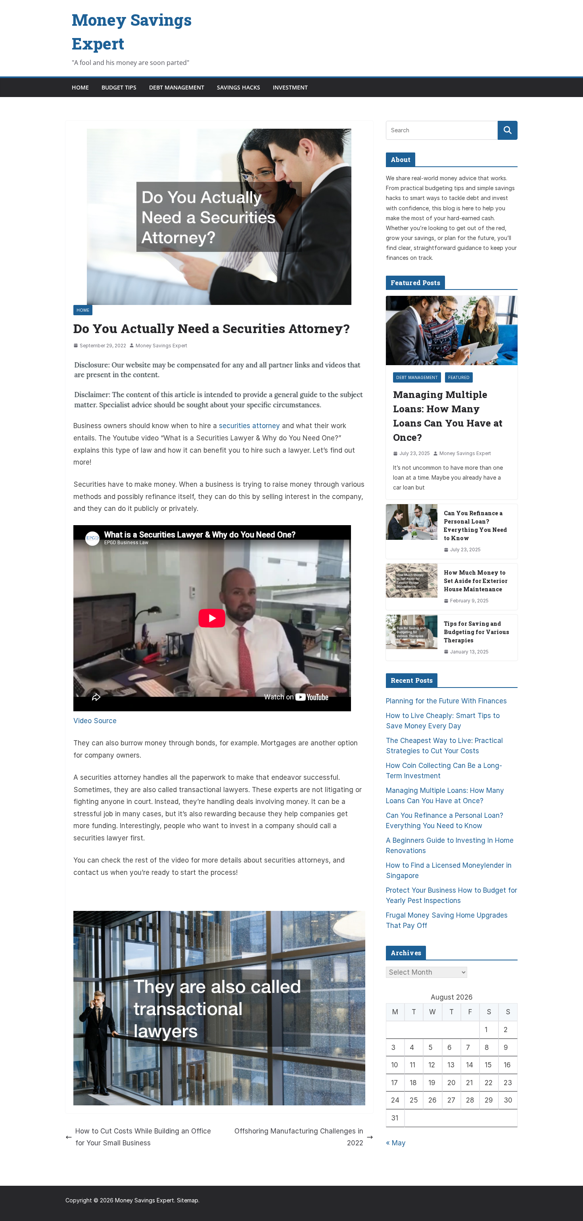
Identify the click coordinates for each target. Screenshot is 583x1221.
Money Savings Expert (161, 346)
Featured (459, 377)
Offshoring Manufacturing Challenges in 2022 (298, 1137)
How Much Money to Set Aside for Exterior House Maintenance (476, 581)
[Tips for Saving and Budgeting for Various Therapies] (411, 638)
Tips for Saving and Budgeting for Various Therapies (476, 632)
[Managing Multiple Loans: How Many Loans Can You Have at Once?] (452, 330)
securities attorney (249, 426)
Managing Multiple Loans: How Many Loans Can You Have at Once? (447, 416)
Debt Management (176, 87)
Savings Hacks (238, 87)
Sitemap (187, 1200)
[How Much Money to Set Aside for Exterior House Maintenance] (411, 587)
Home (80, 87)
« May (396, 1143)
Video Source (95, 721)
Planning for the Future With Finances (446, 701)
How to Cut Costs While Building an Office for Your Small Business (143, 1137)
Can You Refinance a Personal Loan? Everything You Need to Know (475, 525)
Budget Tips (119, 87)
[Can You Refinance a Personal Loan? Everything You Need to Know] (411, 531)
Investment (290, 87)
